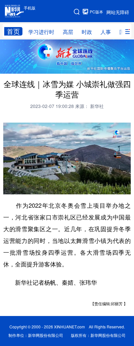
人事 (105, 32)
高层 (68, 32)
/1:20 (31, 187)
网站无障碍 (117, 12)
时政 (87, 32)
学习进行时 (41, 32)
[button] (9, 187)
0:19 (21, 187)
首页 (13, 31)
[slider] (107, 187)
